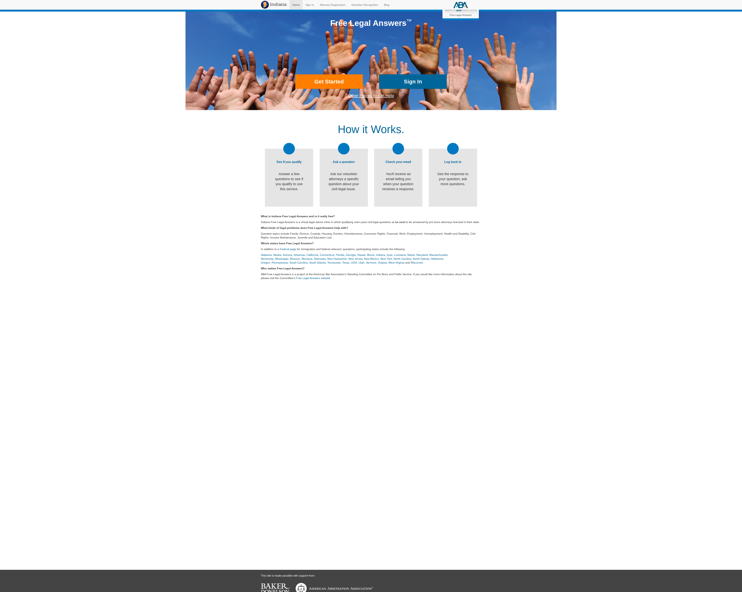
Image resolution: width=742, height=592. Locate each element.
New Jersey (355, 258)
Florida (340, 254)
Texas (345, 262)
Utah (361, 262)
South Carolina (298, 262)
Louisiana (400, 254)
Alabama (266, 254)
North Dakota (421, 258)
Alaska (277, 254)
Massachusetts (438, 254)
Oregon (265, 262)
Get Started (329, 82)
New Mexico (371, 258)
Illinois (370, 254)
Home (296, 4)
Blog (386, 4)
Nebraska (320, 258)
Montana (307, 258)
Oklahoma (437, 258)
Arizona (287, 254)
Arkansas (299, 254)
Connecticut (327, 254)
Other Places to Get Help (371, 95)
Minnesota (267, 258)
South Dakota (317, 262)
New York (386, 258)
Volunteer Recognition (364, 4)
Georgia (351, 254)
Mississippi (281, 258)
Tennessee (334, 262)
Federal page (288, 249)
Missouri (295, 258)
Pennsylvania (280, 262)
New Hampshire (337, 258)
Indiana (278, 4)
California (312, 254)
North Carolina (402, 258)
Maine (411, 254)
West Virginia (396, 262)
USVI (354, 262)
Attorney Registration (332, 4)
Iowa (389, 254)
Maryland (422, 254)
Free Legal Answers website (313, 278)
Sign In (309, 4)
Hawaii (361, 254)
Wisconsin (417, 262)
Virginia (382, 262)
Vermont (371, 262)
